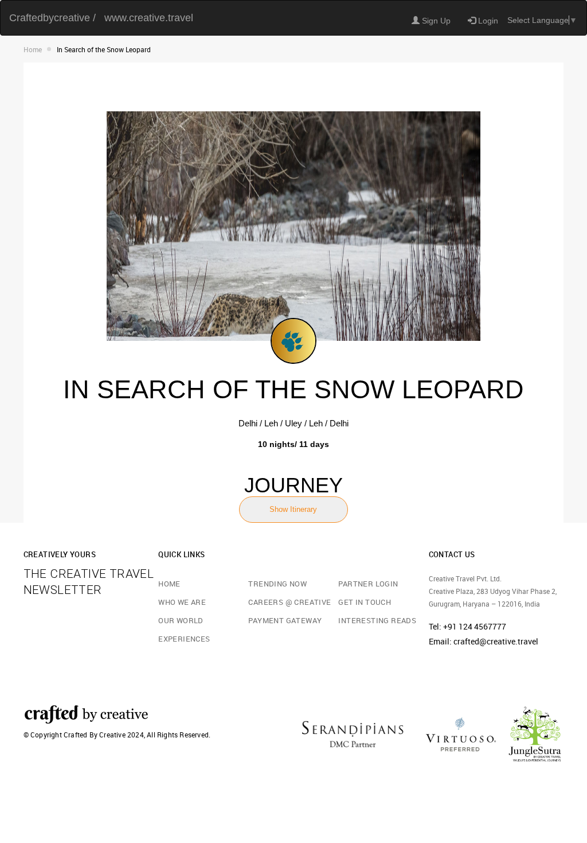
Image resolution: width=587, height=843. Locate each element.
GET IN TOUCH (364, 602)
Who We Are (182, 602)
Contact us (452, 554)
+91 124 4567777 (474, 626)
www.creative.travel (148, 18)
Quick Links (181, 554)
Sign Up (435, 20)
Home (33, 49)
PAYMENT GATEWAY (285, 620)
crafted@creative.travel (495, 641)
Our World (181, 620)
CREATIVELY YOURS (60, 554)
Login (487, 20)
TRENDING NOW (277, 583)
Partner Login (368, 583)
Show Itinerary (293, 509)
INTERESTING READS (377, 620)
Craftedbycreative (52, 18)
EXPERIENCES (184, 639)
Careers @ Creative (289, 602)
